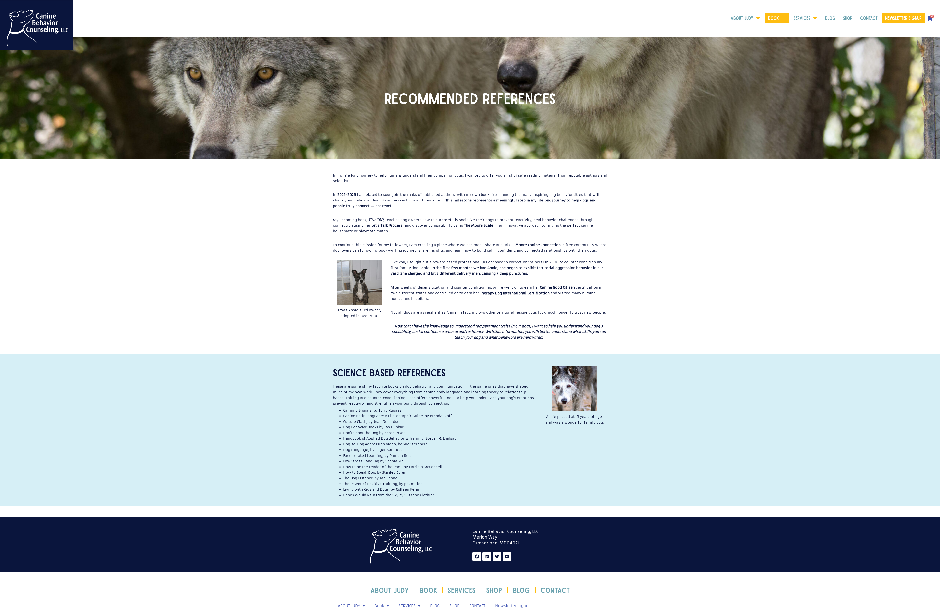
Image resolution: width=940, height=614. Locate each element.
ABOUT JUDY (742, 18)
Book (773, 18)
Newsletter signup (903, 18)
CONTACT (869, 18)
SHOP (847, 18)
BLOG (830, 18)
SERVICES (802, 18)
